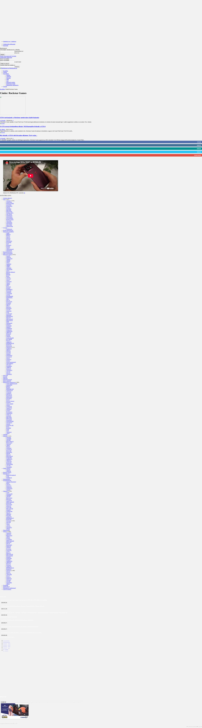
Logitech (9, 313)
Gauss (8, 405)
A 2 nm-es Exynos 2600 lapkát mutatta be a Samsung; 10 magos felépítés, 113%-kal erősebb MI (22, 606)
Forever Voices (10, 401)
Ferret (8, 399)
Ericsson (8, 291)
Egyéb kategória (8, 230)
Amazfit (8, 437)
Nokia (8, 324)
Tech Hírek (6, 73)
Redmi (8, 344)
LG (7, 312)
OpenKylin (9, 215)
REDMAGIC (10, 343)
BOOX (8, 274)
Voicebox (9, 432)
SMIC (8, 350)
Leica (8, 309)
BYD (8, 235)
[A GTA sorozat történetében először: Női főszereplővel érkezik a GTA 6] (2, 123)
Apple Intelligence (11, 383)
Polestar (8, 565)
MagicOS (9, 211)
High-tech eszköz (10, 82)
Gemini (9, 406)
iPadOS (8, 209)
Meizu (8, 553)
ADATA (8, 257)
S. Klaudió (2, 120)
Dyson (8, 288)
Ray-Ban (9, 339)
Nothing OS (9, 213)
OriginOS (9, 217)
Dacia (8, 238)
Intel (8, 304)
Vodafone (9, 488)
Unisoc (8, 368)
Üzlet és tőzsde (7, 589)
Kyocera (8, 549)
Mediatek (9, 316)
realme (9, 342)
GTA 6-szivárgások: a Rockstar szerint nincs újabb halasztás (19, 117)
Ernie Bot (9, 398)
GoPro (8, 295)
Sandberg (9, 348)
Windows (9, 226)
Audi (7, 233)
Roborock (9, 346)
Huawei (9, 241)
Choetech (9, 281)
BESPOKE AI (10, 389)
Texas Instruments (11, 362)
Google (9, 293)
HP (7, 299)
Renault (8, 245)
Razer (8, 340)
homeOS (8, 204)
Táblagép (8, 76)
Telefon (5, 72)
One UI (9, 214)
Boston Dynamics (11, 475)
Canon (8, 277)
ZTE (8, 528)
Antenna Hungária (11, 481)
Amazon (9, 258)
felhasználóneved (19, 51)
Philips (8, 334)
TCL (8, 358)
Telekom (9, 487)
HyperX (8, 303)
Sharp (8, 572)
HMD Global (10, 502)
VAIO (8, 524)
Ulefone (8, 580)
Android (8, 200)
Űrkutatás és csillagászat (9, 588)
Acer (8, 256)
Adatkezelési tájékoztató (9, 44)
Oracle (8, 424)
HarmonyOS (10, 203)
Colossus (8, 391)
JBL (8, 305)
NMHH (5, 434)
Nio (7, 243)
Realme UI (9, 219)
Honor (8, 451)
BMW (8, 234)
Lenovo (8, 311)
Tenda (8, 360)
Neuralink (9, 420)
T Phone (9, 574)
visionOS (9, 222)
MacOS (8, 210)
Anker (8, 261)
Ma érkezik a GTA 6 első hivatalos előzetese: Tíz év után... (18, 135)
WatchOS (9, 223)
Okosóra (8, 78)
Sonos (8, 351)
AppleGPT (9, 385)
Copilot (8, 393)
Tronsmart (9, 366)
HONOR (9, 297)
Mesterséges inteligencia (12, 85)
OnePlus (9, 331)
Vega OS (8, 221)
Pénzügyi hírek (7, 472)
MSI (7, 321)
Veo (7, 430)
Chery (8, 237)
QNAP (8, 336)
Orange (8, 485)
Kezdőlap (5, 71)
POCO (8, 515)
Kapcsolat (5, 45)
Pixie (7, 426)
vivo (8, 371)
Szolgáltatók (7, 480)
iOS (8, 207)
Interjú (5, 377)
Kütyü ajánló (7, 381)
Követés (199, 145)
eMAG (8, 471)
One (8, 484)
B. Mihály (2, 129)
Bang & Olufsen (10, 272)
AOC (7, 262)
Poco (8, 335)
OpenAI (9, 422)
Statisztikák (6, 479)
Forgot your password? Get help (8, 56)
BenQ (8, 273)
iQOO (8, 547)
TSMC (8, 367)
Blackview (9, 442)
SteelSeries (9, 355)
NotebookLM (10, 421)
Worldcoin (9, 229)
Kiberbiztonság (7, 379)
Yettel (8, 490)
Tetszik (199, 142)
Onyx (8, 512)
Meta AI (9, 417)
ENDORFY (9, 289)
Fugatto (8, 402)
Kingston (8, 308)
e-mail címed (18, 62)
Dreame (8, 286)
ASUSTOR (9, 269)
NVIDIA (9, 328)
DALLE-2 (9, 394)
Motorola (9, 320)
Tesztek (5, 86)
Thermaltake (9, 363)
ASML (8, 266)
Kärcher (8, 307)
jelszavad (17, 53)
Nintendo (9, 323)
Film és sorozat (7, 253)
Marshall (8, 315)
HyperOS (9, 206)
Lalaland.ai (9, 413)
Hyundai (8, 242)
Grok (8, 410)
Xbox (8, 373)
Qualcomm (10, 338)
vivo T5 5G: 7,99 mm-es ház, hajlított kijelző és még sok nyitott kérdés (17, 620)
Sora (7, 429)
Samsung (8, 347)
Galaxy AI (9, 403)
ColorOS (9, 202)
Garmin (8, 292)
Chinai (8, 469)
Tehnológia (6, 530)
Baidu (8, 386)
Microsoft (9, 319)
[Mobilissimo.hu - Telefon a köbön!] (25, 675)
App (7, 81)
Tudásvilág (6, 586)
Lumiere (8, 416)
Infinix (8, 506)
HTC (8, 300)
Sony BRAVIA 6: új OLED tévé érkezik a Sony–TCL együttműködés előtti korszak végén (21, 632)
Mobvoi (8, 455)
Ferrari (8, 239)
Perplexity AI (9, 425)
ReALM (8, 428)
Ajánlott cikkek (7, 198)
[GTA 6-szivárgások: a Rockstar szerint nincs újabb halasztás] (13, 114)
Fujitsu (8, 538)
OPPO (8, 332)
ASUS (8, 268)
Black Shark (10, 441)
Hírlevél (5, 375)
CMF (8, 284)
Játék (7, 79)
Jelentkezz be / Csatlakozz (9, 41)
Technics (8, 359)
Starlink (8, 354)
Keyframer (9, 412)
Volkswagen (10, 249)
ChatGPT (9, 390)
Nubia (8, 327)
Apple (8, 264)
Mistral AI (9, 418)
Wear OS (9, 225)
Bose (7, 276)
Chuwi (8, 282)
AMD (8, 260)
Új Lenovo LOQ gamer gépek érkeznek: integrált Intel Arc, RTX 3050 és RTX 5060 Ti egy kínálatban (24, 600)
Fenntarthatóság (7, 252)
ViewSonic (9, 370)
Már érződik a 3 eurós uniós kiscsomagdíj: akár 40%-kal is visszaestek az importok (19, 626)
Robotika (6, 473)
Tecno (8, 577)
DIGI (7, 483)
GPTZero (8, 409)
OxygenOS (9, 218)
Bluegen (8, 499)
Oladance (9, 330)
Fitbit (8, 446)
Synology (9, 356)
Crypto (5, 227)
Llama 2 (8, 414)
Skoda (8, 246)
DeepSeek (9, 395)
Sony (8, 352)
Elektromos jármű (10, 83)
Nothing (9, 325)
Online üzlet (6, 468)
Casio (8, 280)
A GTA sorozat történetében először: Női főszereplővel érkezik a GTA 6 (23, 126)
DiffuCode (9, 397)
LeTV (8, 551)
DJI (7, 285)
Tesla (8, 247)
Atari (7, 270)
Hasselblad (9, 296)
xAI (7, 433)
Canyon (8, 278)
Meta (8, 317)
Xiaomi (9, 250)
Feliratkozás (197, 155)
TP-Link (8, 364)
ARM (8, 265)
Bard (8, 387)
